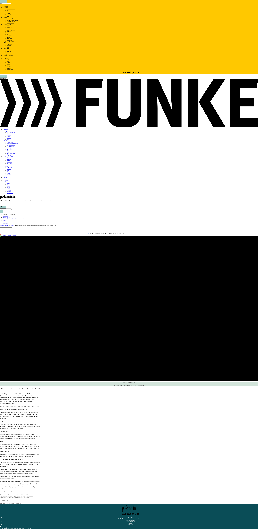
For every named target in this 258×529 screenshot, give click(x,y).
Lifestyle (6, 7)
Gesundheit (9, 44)
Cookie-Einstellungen (130, 521)
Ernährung (9, 45)
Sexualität (9, 35)
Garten (8, 13)
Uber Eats (9, 66)
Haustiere (9, 14)
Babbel (8, 65)
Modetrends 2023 (6, 217)
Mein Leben (9, 38)
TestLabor (6, 57)
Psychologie (9, 40)
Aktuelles (6, 6)
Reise (8, 16)
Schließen (5, 1)
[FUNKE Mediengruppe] (3, 527)
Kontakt (130, 523)
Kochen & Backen (11, 9)
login (0, 203)
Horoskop (6, 52)
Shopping (9, 31)
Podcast (4, 220)
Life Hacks (8, 503)
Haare (8, 28)
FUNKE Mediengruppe (12, 528)
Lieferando (9, 68)
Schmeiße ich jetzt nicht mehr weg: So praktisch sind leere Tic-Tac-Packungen (16, 496)
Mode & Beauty (7, 24)
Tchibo (8, 59)
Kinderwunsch (10, 18)
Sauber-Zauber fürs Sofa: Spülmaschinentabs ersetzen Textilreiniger (14, 497)
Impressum (130, 517)
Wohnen (8, 10)
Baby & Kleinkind (11, 21)
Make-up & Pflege (11, 30)
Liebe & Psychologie (8, 33)
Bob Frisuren (5, 221)
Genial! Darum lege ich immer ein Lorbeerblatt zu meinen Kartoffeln (23, 406)
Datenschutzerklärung (130, 520)
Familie (5, 17)
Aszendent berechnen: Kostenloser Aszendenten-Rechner (15, 219)
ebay (8, 61)
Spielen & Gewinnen (8, 55)
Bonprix (8, 64)
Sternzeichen (5, 216)
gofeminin (2, 225)
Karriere (8, 50)
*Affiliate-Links (4, 500)
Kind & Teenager (10, 23)
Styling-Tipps (9, 27)
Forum (5, 54)
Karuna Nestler (100, 233)
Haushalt (8, 11)
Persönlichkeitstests (11, 41)
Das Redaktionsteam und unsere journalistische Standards (130, 518)
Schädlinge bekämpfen (16, 503)
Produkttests (5, 223)
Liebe (8, 34)
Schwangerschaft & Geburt (12, 20)
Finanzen (9, 51)
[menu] (1, 211)
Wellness (6, 42)
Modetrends (9, 26)
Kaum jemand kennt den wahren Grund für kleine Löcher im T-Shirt (14, 494)
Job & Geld (6, 48)
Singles (8, 37)
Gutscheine (6, 58)
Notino (8, 62)
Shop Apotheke (10, 69)
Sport (8, 47)
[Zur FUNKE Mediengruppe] (129, 127)
